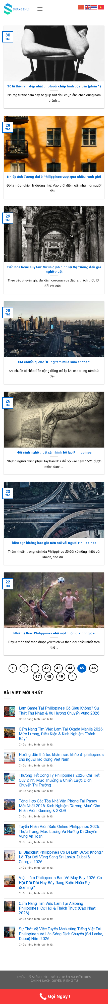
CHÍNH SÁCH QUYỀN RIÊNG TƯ (54, 981)
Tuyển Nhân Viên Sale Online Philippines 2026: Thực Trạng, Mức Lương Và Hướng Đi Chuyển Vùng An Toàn (59, 831)
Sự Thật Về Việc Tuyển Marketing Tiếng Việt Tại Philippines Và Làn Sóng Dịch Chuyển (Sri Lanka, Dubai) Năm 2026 (61, 934)
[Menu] (40, 9)
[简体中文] (81, 6)
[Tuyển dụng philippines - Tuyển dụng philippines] (16, 8)
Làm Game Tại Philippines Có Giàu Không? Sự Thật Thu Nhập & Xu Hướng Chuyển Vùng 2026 (59, 710)
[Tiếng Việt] (101, 6)
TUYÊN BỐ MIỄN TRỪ (31, 977)
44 (70, 668)
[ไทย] (94, 6)
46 (93, 668)
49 (61, 676)
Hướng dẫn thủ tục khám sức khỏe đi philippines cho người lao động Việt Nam (61, 757)
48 (49, 676)
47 (37, 676)
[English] (88, 6)
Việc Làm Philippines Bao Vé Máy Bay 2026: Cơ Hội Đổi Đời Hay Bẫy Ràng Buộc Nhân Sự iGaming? (60, 882)
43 (58, 668)
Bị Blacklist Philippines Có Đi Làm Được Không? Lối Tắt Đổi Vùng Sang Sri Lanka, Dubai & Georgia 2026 (61, 857)
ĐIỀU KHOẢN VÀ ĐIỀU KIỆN (71, 977)
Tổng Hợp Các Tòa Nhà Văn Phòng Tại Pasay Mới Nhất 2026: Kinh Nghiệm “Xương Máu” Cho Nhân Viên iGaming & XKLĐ (59, 806)
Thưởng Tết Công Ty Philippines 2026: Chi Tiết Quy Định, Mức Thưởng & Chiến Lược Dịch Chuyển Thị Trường (59, 780)
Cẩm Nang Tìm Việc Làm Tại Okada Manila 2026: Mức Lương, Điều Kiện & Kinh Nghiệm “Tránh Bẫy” (61, 734)
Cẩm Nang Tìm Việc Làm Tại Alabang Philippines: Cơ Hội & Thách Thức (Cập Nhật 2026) (57, 908)
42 (46, 668)
